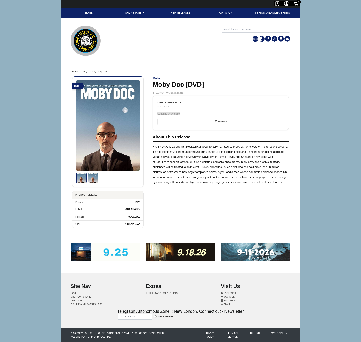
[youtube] (274, 38)
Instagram (230, 300)
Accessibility (279, 333)
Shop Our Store (81, 297)
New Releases (180, 12)
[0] (296, 4)
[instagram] (281, 38)
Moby (84, 71)
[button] (134, 12)
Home (75, 71)
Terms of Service (232, 335)
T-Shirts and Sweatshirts (272, 12)
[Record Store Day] (262, 38)
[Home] (86, 40)
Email (227, 304)
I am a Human (165, 316)
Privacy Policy (210, 335)
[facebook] (268, 38)
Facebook (229, 293)
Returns (255, 333)
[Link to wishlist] (277, 4)
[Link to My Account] (287, 4)
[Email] (287, 38)
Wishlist (222, 121)
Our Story (226, 12)
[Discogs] (255, 38)
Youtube (229, 297)
